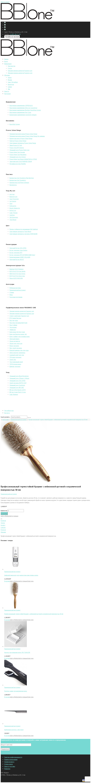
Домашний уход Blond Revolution (19, 376)
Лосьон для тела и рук (16, 343)
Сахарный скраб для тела (17, 355)
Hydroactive (13, 206)
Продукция (7, 94)
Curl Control (13, 201)
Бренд (6, 61)
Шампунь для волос (15, 366)
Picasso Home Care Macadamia (18, 155)
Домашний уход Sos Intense (18, 157)
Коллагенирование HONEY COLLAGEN (20, 257)
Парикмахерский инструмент (18, 290)
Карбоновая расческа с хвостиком (13, 730)
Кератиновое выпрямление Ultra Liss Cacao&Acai (23, 108)
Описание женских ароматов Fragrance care (20, 71)
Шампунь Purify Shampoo (16, 269)
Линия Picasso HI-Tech (16, 145)
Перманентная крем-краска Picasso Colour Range (23, 134)
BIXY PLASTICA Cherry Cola (17, 276)
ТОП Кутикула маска (15, 364)
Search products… (6, 417)
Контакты (7, 413)
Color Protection (14, 199)
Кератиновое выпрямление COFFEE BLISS (21, 105)
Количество (4, 511)
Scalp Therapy (14, 213)
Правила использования (10, 759)
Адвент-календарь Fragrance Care (19, 316)
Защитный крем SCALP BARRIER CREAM (21, 161)
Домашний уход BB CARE (17, 387)
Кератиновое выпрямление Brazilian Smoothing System (25, 110)
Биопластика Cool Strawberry (18, 180)
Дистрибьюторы (9, 411)
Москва (10, 80)
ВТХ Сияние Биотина (15, 318)
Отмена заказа (8, 764)
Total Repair (13, 220)
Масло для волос (14, 346)
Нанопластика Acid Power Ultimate (19, 183)
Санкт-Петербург (13, 82)
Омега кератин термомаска (17, 353)
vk (1, 753)
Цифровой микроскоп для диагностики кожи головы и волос (21, 575)
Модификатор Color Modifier (18, 164)
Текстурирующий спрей (16, 362)
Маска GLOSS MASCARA (16, 278)
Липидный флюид (14, 339)
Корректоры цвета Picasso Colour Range (21, 138)
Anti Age (12, 194)
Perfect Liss (13, 210)
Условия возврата (9, 762)
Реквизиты (7, 769)
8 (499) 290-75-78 (15, 34)
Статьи (10, 68)
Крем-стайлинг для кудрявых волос (20, 336)
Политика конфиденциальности (13, 757)
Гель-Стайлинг (13, 325)
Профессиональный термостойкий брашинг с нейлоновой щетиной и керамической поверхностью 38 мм (33, 614)
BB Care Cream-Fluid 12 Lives (18, 392)
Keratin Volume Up (15, 208)
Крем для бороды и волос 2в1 (18, 334)
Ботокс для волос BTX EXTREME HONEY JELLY (22, 255)
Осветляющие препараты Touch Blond (20, 231)
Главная (6, 59)
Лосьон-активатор (15, 341)
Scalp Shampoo (14, 394)
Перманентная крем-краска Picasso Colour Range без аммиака (27, 136)
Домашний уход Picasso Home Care (19, 150)
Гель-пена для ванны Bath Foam (18, 323)
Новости (6, 91)
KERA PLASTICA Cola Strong (17, 274)
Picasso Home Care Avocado (17, 152)
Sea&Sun (12, 215)
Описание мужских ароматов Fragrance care (20, 73)
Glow (11, 204)
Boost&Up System (15, 124)
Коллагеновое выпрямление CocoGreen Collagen (23, 115)
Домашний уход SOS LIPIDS (17, 381)
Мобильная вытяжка (15, 288)
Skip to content (5, 2)
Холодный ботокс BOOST (17, 259)
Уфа (9, 89)
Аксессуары (5, 420)
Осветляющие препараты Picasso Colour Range (23, 143)
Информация (7, 64)
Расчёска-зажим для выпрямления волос (15, 691)
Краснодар (11, 84)
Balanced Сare (13, 197)
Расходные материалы (16, 297)
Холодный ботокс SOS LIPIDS (18, 248)
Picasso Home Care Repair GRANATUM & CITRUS (23, 159)
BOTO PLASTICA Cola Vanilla (17, 271)
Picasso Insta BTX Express (17, 148)
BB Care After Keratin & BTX (18, 390)
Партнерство (11, 66)
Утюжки (12, 292)
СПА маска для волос (15, 357)
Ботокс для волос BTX (16, 253)
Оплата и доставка (9, 766)
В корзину (4, 513)
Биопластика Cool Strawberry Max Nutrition (22, 178)
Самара (10, 87)
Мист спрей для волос (16, 348)
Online (10, 78)
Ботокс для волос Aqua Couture (18, 250)
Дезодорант (13, 327)
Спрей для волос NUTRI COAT (18, 383)
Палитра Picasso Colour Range (18, 141)
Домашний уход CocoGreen (17, 385)
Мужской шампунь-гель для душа (19, 350)
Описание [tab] (3, 532)
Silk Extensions (14, 217)
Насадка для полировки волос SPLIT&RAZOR (17, 652)
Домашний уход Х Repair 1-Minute (19, 378)
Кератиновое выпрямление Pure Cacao (20, 112)
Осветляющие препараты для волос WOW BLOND (23, 234)
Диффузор (13, 330)
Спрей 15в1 (13, 360)
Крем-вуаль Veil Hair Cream (17, 332)
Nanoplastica (13, 185)
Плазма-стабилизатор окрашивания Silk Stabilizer (24, 229)
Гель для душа (14, 320)
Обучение (7, 75)
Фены (11, 295)
